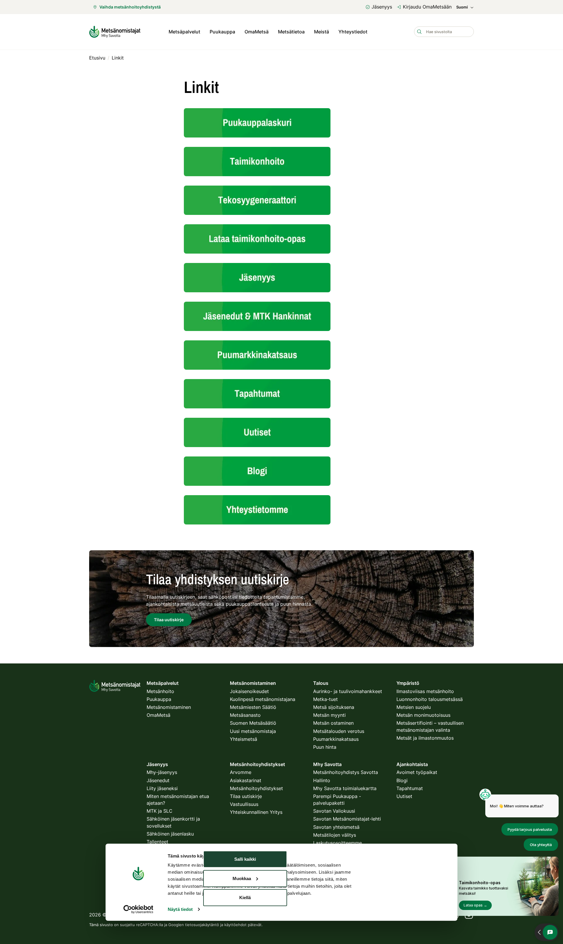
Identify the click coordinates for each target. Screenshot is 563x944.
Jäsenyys (382, 7)
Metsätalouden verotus (338, 731)
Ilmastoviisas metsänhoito (425, 691)
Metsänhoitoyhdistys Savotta (345, 772)
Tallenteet (157, 842)
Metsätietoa (291, 32)
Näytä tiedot (180, 909)
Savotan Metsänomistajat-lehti (347, 819)
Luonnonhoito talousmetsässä (429, 699)
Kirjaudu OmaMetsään (427, 7)
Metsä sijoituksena (333, 707)
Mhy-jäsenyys (162, 772)
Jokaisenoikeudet (249, 691)
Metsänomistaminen (169, 707)
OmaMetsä (257, 32)
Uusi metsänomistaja (253, 731)
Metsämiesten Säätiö (253, 707)
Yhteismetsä (243, 739)
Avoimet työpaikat (416, 772)
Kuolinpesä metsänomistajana (262, 699)
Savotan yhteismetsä (336, 827)
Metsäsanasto (245, 715)
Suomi (462, 7)
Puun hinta (324, 747)
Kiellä (245, 897)
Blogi (402, 780)
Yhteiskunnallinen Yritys (256, 812)
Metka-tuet (325, 699)
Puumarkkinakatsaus (336, 739)
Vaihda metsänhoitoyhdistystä (130, 6)
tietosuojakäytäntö (202, 924)
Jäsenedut (158, 780)
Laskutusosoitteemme (337, 843)
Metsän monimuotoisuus (423, 715)
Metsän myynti (329, 715)
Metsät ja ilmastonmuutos (425, 738)
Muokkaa (242, 878)
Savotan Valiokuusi (334, 811)
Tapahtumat (409, 788)
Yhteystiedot (352, 32)
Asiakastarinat (245, 780)
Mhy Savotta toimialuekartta (345, 788)
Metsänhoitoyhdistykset (256, 788)
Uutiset (404, 796)
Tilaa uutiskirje (246, 796)
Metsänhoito (160, 691)
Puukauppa (222, 32)
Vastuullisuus (244, 804)
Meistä (321, 32)
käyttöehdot (235, 924)
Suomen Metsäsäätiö (253, 723)
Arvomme (240, 772)
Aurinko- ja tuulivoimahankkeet (347, 691)
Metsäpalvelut (184, 32)
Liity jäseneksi (162, 788)
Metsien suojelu (413, 707)
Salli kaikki (245, 859)
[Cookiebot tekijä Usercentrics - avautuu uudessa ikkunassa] (138, 909)
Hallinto (321, 780)
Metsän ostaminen (333, 723)
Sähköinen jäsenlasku (170, 834)
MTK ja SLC (159, 811)
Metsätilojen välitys (334, 835)
